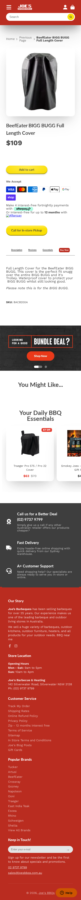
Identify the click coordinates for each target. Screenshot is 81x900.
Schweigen (16, 820)
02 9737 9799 (17, 867)
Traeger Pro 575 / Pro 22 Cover (30, 453)
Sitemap (14, 735)
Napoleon (15, 791)
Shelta (12, 825)
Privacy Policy (18, 720)
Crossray (14, 781)
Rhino (12, 815)
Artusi (12, 772)
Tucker (13, 767)
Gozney (13, 786)
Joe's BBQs (47, 893)
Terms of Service (20, 730)
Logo (25, 7)
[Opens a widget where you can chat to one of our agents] (66, 893)
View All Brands (19, 830)
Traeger (13, 801)
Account (65, 7)
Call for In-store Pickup (26, 230)
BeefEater (15, 776)
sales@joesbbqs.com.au (25, 873)
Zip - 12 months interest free (29, 725)
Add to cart (26, 169)
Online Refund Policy (23, 716)
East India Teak (18, 806)
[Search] (70, 17)
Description (16, 250)
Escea (12, 810)
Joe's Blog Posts (20, 745)
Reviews (32, 250)
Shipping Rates (18, 711)
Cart (72, 7)
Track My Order (19, 706)
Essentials (48, 250)
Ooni (11, 796)
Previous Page (25, 39)
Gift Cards (15, 750)
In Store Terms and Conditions (29, 740)
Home (10, 39)
